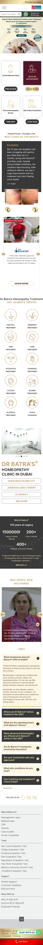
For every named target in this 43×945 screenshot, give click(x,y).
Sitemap (17, 936)
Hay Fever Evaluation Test (14, 864)
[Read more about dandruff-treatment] (32, 315)
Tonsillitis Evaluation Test (14, 871)
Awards (5, 828)
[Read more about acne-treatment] (32, 337)
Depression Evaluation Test (15, 860)
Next (35, 210)
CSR (3, 824)
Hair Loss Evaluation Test (14, 846)
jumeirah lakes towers (21, 487)
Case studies (7, 831)
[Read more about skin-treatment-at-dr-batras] (11, 337)
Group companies (10, 835)
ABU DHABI (21, 501)
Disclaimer (7, 936)
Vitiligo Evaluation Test (12, 849)
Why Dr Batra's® (9, 899)
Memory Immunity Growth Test (17, 867)
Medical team (8, 821)
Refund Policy (8, 889)
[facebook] (23, 797)
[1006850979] (22, 626)
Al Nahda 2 (21, 494)
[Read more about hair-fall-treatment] (11, 315)
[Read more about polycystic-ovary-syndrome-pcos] (11, 359)
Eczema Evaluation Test (13, 853)
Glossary (5, 933)
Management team (10, 817)
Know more (21, 283)
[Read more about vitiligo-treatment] (11, 381)
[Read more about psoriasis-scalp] (32, 402)
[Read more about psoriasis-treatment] (32, 359)
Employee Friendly (10, 906)
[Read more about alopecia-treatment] (11, 402)
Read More (8, 788)
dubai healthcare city (21, 481)
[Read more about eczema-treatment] (32, 381)
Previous (8, 210)
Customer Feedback (11, 885)
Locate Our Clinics (34, 2)
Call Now (22, 941)
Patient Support (9, 881)
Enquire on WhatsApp (35, 14)
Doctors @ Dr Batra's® (12, 903)
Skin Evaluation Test (11, 856)
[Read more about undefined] (36, 8)
